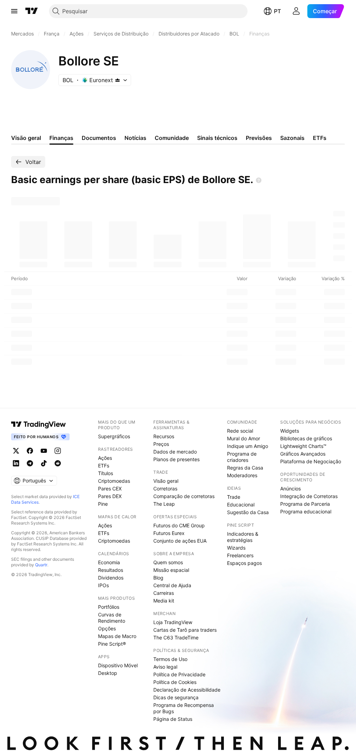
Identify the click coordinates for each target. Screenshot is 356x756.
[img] (117, 80)
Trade (233, 497)
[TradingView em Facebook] (30, 451)
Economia (109, 562)
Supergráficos (114, 436)
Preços (161, 444)
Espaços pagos (244, 563)
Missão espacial (171, 570)
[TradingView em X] (16, 451)
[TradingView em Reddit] (58, 463)
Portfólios (108, 607)
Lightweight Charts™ (303, 446)
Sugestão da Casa (248, 512)
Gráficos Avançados (302, 454)
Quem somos (168, 562)
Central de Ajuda (172, 585)
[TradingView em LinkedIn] (16, 463)
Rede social (240, 431)
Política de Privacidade (179, 674)
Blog (158, 578)
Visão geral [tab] (26, 137)
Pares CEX (110, 488)
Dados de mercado (175, 452)
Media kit (163, 601)
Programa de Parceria (305, 504)
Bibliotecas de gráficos (306, 438)
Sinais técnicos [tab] (217, 137)
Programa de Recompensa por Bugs (183, 708)
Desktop (107, 673)
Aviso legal (165, 667)
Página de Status (172, 719)
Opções (107, 628)
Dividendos (110, 578)
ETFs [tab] (319, 137)
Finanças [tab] (61, 137)
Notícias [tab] (135, 137)
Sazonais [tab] (292, 137)
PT (277, 11)
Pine (103, 504)
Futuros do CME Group (179, 525)
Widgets (289, 431)
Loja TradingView (172, 622)
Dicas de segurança (176, 697)
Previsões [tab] (259, 137)
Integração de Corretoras (309, 496)
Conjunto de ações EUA (180, 541)
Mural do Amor (243, 438)
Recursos (163, 436)
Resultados (110, 570)
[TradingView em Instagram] (58, 451)
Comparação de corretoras (184, 496)
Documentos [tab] (99, 137)
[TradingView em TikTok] (44, 463)
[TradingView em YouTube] (44, 451)
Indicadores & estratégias (242, 537)
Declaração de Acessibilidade (186, 690)
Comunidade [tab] (172, 137)
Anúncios (290, 488)
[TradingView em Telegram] (30, 463)
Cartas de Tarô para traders (185, 630)
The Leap (164, 504)
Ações (105, 458)
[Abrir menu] (14, 11)
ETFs (103, 465)
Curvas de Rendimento (111, 618)
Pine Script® (112, 644)
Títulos (105, 473)
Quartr (41, 564)
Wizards (236, 548)
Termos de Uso (170, 659)
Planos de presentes (176, 459)
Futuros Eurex (169, 533)
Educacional (240, 504)
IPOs (103, 585)
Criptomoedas (114, 481)
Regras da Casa (245, 468)
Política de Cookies (174, 682)
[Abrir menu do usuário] (296, 11)
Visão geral (165, 481)
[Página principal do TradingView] (31, 11)
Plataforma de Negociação (310, 461)
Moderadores (242, 475)
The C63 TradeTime (176, 637)
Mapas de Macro (117, 636)
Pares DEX (110, 496)
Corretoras (165, 488)
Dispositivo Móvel (118, 665)
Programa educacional (305, 511)
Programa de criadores (242, 457)
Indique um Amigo (247, 446)
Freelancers (240, 555)
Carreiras (163, 593)
